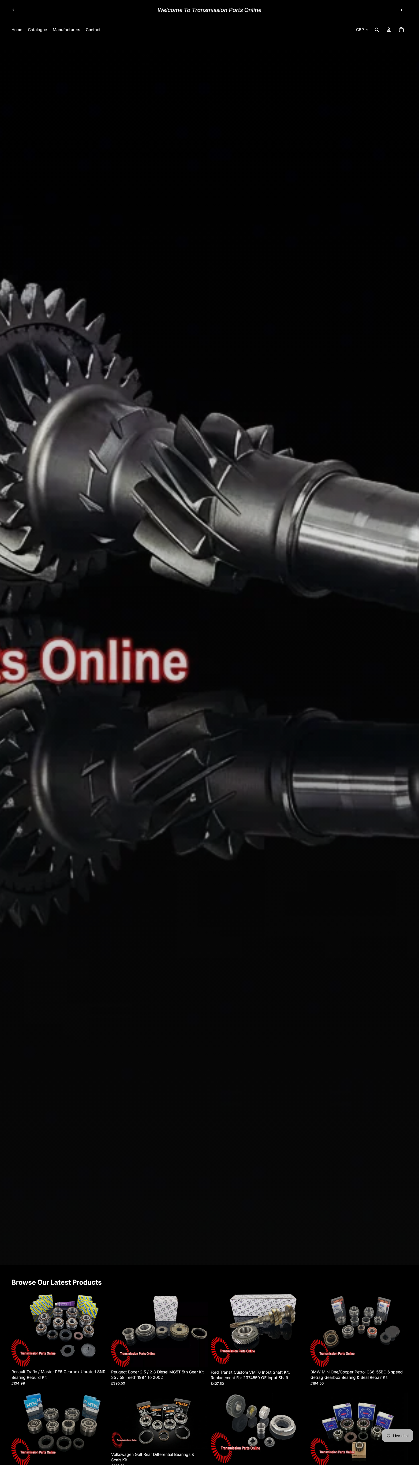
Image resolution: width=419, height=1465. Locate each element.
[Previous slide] (13, 10)
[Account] (389, 29)
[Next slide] (401, 10)
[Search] (377, 29)
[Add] (100, 1358)
